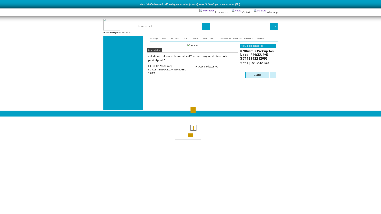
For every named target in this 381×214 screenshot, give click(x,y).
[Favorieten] (273, 75)
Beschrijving (154, 50)
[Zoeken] (206, 26)
